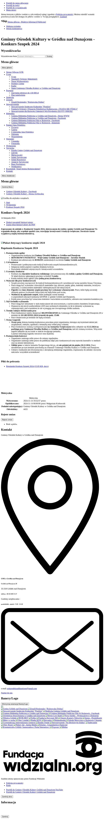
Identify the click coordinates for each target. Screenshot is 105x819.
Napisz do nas (6, 693)
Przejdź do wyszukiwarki (16, 8)
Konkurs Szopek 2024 (15, 207)
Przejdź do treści (12, 5)
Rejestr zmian (7, 420)
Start (8, 202)
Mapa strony (11, 10)
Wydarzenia (11, 205)
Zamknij (63, 17)
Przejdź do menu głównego (17, 3)
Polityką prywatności (64, 14)
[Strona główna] (52, 33)
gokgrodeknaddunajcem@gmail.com (22, 688)
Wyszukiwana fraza (9, 56)
